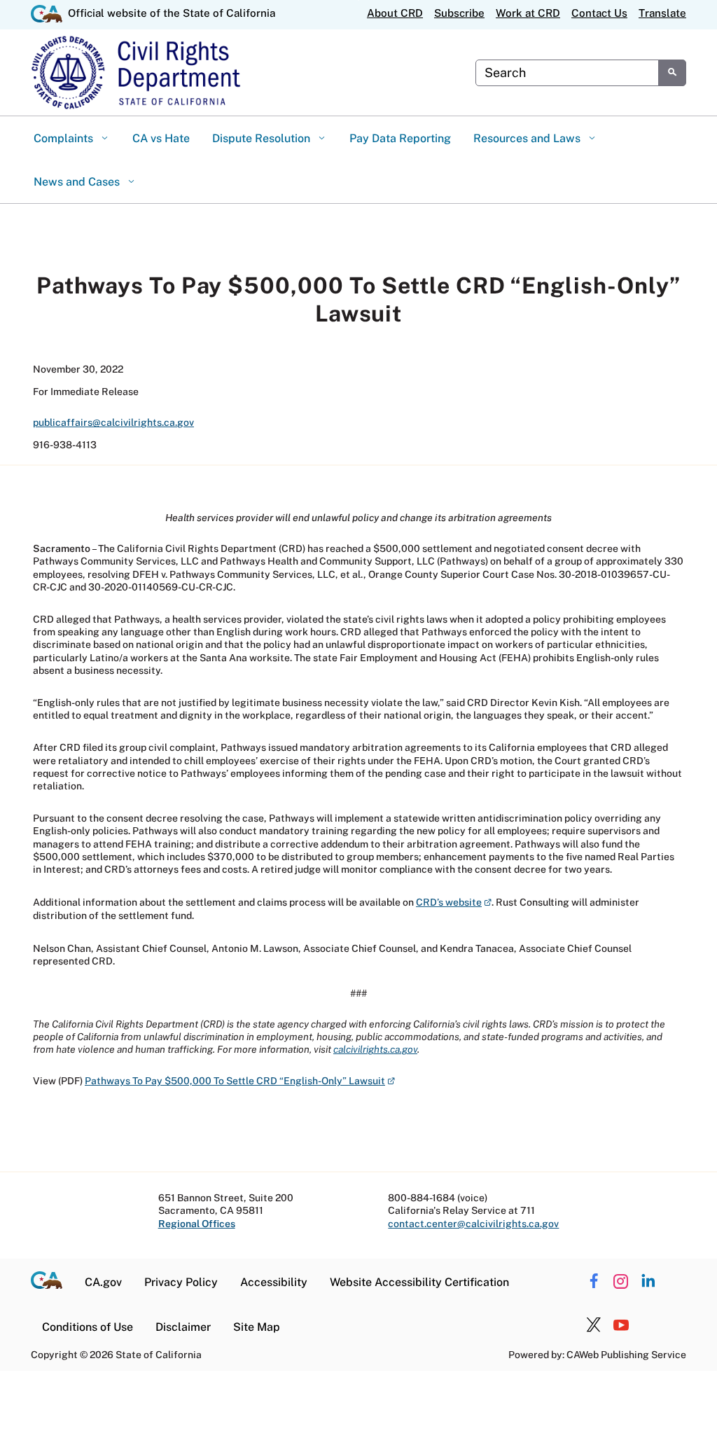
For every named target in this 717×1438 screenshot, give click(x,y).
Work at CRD (528, 13)
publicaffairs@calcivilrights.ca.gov (113, 422)
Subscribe (459, 13)
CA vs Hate (161, 138)
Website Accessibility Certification (419, 1282)
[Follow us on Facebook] (593, 1280)
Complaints (65, 138)
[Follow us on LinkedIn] (648, 1280)
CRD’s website (454, 902)
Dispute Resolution (262, 138)
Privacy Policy (181, 1282)
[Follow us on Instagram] (621, 1280)
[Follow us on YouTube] (621, 1325)
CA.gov (103, 1282)
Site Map (256, 1327)
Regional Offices (196, 1223)
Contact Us (599, 13)
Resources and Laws (528, 138)
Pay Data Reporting (400, 138)
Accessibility (273, 1282)
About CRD (395, 13)
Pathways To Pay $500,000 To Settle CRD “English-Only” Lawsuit (240, 1080)
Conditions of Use (87, 1327)
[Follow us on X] (593, 1325)
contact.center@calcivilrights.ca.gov (473, 1223)
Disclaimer (183, 1327)
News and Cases (78, 181)
